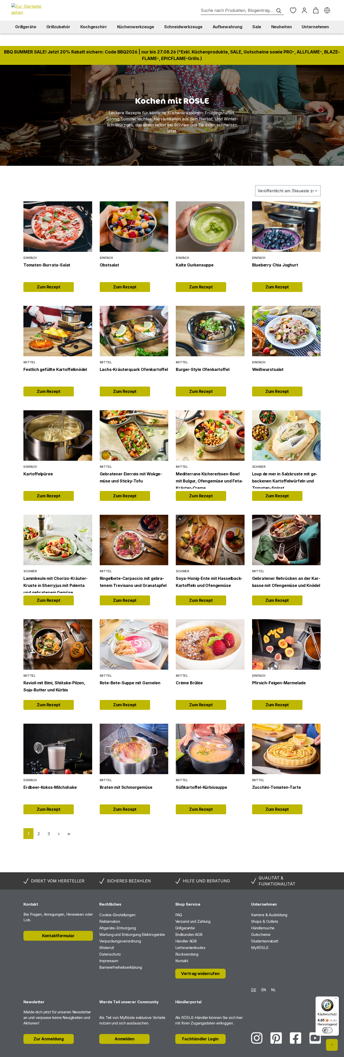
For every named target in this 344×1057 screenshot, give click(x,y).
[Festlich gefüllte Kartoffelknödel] (57, 331)
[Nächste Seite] (59, 833)
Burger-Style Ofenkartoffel (202, 369)
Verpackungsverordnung (120, 941)
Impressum (108, 960)
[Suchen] (279, 10)
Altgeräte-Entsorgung (117, 928)
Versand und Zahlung (193, 921)
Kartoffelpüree (38, 473)
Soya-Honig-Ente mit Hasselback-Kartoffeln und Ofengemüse (209, 582)
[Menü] (336, 999)
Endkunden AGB (188, 934)
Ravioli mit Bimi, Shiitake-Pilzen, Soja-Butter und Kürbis (54, 686)
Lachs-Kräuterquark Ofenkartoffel (134, 369)
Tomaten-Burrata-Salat (46, 264)
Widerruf (106, 947)
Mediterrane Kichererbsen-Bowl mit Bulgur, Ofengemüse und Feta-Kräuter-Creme (209, 480)
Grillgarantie (185, 928)
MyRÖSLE (259, 947)
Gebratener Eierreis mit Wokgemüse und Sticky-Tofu (131, 477)
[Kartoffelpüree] (57, 435)
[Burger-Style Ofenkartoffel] (210, 331)
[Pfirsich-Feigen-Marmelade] (286, 644)
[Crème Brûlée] (210, 644)
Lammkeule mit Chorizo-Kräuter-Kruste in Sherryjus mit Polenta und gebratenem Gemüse (55, 584)
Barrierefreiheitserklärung (120, 967)
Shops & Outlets (264, 921)
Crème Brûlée (189, 682)
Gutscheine (260, 934)
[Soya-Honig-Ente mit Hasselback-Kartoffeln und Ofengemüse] (210, 540)
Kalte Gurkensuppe (195, 264)
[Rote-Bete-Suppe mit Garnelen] (134, 644)
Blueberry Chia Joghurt (275, 264)
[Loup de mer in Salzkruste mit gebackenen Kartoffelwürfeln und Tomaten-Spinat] (286, 435)
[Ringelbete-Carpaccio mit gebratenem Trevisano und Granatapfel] (134, 540)
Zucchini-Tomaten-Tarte (276, 787)
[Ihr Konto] (304, 10)
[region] (172, 115)
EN (263, 989)
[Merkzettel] (293, 10)
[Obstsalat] (134, 226)
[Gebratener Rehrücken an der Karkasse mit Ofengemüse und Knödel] (286, 540)
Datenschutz (110, 954)
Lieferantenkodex (190, 947)
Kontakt (181, 960)
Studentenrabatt (264, 941)
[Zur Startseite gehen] (29, 9)
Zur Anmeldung (48, 1038)
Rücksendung (187, 954)
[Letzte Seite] (69, 833)
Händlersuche (263, 928)
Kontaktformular (58, 935)
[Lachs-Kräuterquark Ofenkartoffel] (134, 331)
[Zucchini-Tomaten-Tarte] (286, 749)
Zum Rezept (48, 286)
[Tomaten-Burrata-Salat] (57, 226)
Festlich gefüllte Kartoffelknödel (55, 369)
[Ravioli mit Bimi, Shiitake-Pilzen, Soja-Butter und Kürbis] (57, 644)
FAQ (178, 914)
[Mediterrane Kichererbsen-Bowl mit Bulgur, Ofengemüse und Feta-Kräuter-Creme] (210, 435)
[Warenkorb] (315, 10)
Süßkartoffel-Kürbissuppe (201, 787)
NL (273, 989)
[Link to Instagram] (256, 1038)
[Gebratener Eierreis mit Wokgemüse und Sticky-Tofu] (134, 435)
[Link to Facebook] (295, 1038)
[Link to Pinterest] (276, 1038)
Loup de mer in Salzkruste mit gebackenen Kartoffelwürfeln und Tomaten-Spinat (285, 480)
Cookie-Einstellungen (117, 914)
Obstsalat (109, 264)
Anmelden (124, 1038)
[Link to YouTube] (315, 1038)
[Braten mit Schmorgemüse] (134, 749)
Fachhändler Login (200, 1038)
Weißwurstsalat (268, 369)
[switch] (327, 1030)
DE (253, 989)
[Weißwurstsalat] (286, 331)
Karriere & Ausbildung (269, 914)
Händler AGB (186, 941)
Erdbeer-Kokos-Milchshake (50, 787)
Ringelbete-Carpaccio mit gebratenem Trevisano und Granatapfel (133, 582)
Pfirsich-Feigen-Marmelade (279, 682)
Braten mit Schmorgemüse (126, 787)
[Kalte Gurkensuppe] (210, 226)
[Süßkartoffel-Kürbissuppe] (210, 749)
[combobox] (242, 10)
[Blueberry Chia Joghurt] (286, 226)
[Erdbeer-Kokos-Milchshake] (57, 749)
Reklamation (109, 921)
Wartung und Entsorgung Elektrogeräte (132, 934)
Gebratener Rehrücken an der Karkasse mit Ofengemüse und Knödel (286, 582)
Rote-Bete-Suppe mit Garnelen (130, 682)
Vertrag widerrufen (200, 973)
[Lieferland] (327, 10)
